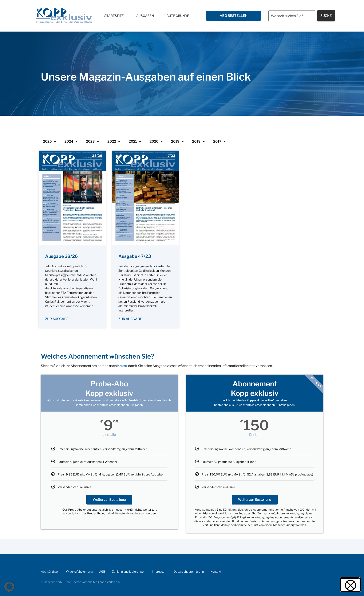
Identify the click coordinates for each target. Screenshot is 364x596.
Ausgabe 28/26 (61, 256)
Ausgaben (145, 16)
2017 (217, 141)
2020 (154, 141)
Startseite (114, 16)
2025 (47, 141)
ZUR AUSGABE (57, 319)
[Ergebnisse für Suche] (292, 24)
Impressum (159, 571)
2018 (196, 141)
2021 (133, 141)
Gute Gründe (177, 16)
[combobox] (292, 15)
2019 (175, 141)
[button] (9, 586)
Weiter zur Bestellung (109, 500)
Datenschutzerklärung (189, 571)
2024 (68, 141)
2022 (111, 141)
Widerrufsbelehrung (79, 571)
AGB (102, 571)
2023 (90, 141)
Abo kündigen (50, 571)
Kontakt (215, 571)
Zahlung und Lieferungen (128, 571)
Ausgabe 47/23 (134, 256)
